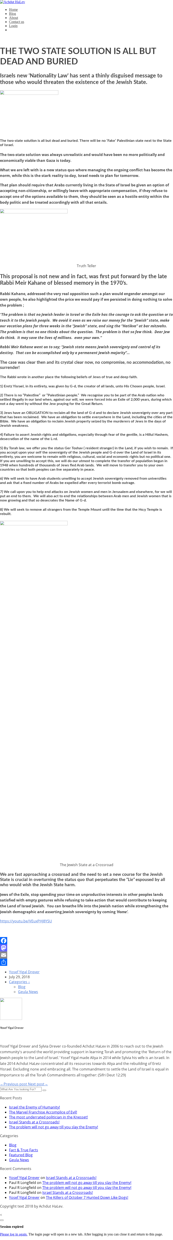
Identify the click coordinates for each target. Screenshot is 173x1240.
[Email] (86, 955)
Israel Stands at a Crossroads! (34, 1122)
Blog (12, 14)
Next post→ (38, 1084)
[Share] (86, 962)
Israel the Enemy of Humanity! (34, 1107)
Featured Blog (21, 1154)
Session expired (11, 1227)
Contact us (16, 22)
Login (13, 26)
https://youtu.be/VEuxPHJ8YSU (26, 921)
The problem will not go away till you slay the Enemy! (53, 1127)
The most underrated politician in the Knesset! (48, 1117)
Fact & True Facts (23, 1149)
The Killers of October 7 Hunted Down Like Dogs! (87, 1197)
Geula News (28, 991)
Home (13, 9)
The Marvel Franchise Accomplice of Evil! (43, 1112)
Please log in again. (13, 1234)
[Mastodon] (86, 947)
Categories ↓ (19, 981)
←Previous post (14, 1084)
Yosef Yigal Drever (24, 971)
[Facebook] (86, 940)
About (13, 18)
